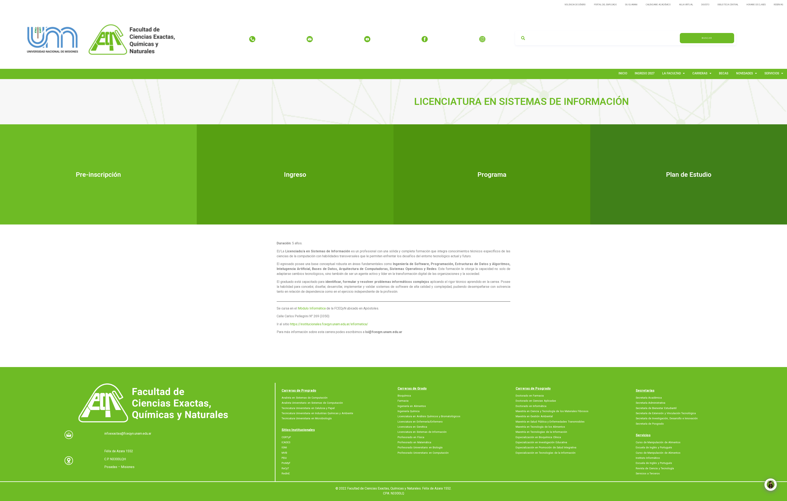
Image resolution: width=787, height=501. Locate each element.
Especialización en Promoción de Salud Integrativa (546, 447)
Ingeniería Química (409, 411)
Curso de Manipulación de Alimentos (658, 442)
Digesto (705, 4)
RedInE (286, 473)
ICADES (286, 442)
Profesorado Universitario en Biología (420, 447)
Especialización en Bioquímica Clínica (538, 437)
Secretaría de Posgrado (650, 423)
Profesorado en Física (411, 437)
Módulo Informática (312, 308)
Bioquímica (404, 395)
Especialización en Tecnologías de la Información (545, 452)
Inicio (623, 73)
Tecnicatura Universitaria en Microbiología (307, 418)
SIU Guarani (631, 4)
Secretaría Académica (649, 397)
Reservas (778, 4)
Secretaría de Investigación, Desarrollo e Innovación (667, 418)
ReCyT (285, 468)
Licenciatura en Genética (412, 426)
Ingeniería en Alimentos (412, 406)
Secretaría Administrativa (650, 402)
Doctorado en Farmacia (530, 395)
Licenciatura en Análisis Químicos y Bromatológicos (429, 416)
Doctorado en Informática (531, 406)
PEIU (284, 458)
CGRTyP (286, 437)
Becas (723, 73)
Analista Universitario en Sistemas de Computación (312, 402)
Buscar (707, 38)
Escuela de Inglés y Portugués (654, 447)
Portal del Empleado (605, 4)
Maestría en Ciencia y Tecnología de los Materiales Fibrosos (552, 411)
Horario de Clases (755, 4)
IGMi (284, 447)
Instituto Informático (648, 458)
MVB (284, 452)
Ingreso (295, 174)
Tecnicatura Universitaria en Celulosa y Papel (308, 408)
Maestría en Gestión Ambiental (534, 416)
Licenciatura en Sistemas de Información (422, 432)
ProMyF (286, 463)
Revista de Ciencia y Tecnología (655, 468)
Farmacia (403, 400)
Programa (492, 174)
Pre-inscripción (98, 174)
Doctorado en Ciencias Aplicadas (536, 400)
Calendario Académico (658, 4)
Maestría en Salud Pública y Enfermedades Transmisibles (550, 421)
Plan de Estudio (688, 174)
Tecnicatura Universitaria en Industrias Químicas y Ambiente (317, 413)
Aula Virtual (686, 4)
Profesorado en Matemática (414, 442)
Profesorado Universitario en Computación (423, 452)
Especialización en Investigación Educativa (541, 442)
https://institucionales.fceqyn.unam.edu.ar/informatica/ (329, 324)
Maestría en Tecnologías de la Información (541, 432)
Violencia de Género (575, 4)
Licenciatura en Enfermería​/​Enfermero (420, 421)
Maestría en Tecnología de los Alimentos (540, 426)
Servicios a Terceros (648, 473)
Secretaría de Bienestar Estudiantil (656, 408)
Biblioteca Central (728, 4)
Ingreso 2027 (644, 73)
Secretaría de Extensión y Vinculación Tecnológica (666, 413)
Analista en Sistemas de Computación (305, 397)
